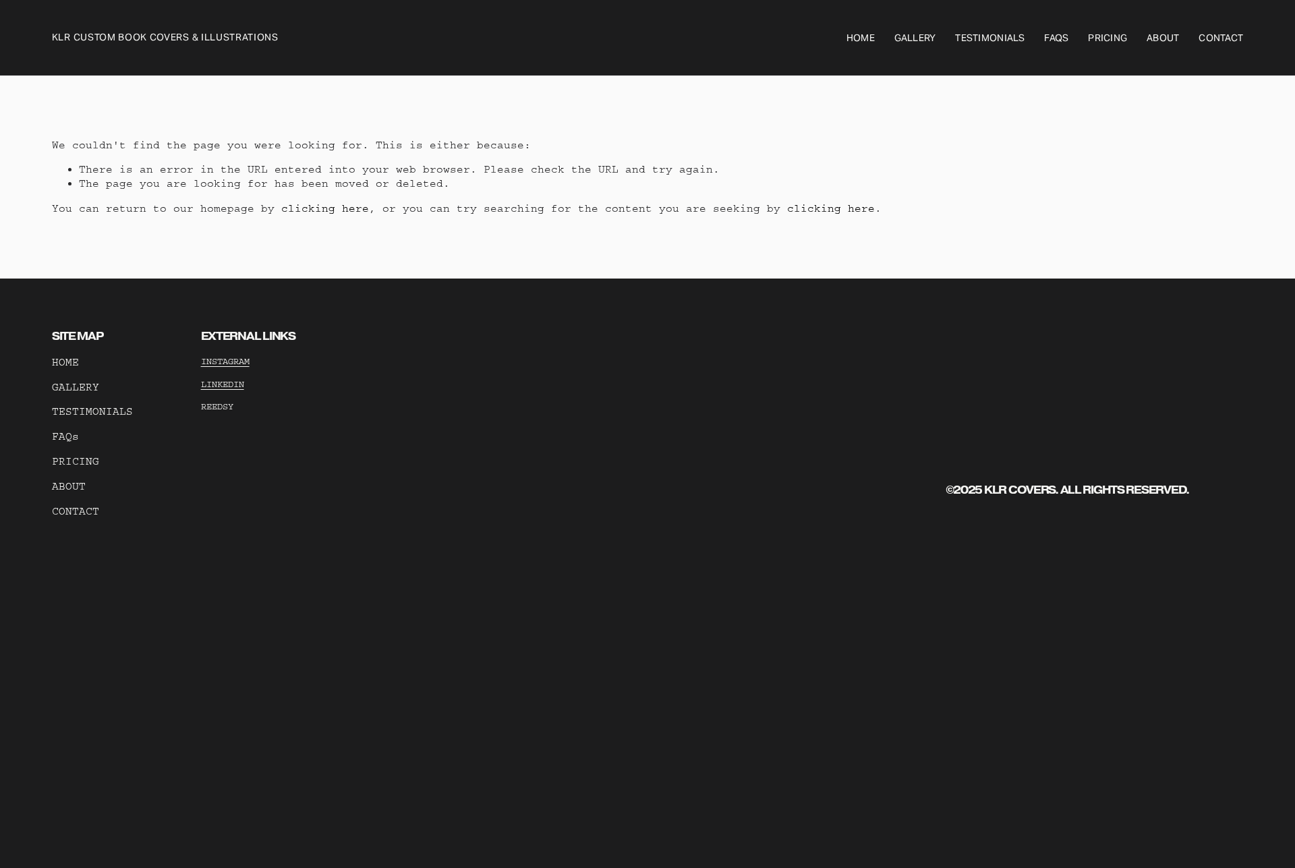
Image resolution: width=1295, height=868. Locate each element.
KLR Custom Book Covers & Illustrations (165, 37)
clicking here (325, 208)
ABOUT (69, 486)
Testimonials (990, 38)
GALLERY (75, 387)
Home (860, 38)
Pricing (1107, 38)
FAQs (65, 436)
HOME (65, 362)
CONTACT (75, 511)
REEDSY (217, 406)
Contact (1221, 38)
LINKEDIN (222, 384)
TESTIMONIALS (92, 411)
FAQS (1056, 38)
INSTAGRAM (225, 361)
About (1163, 38)
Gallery (915, 38)
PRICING (75, 461)
